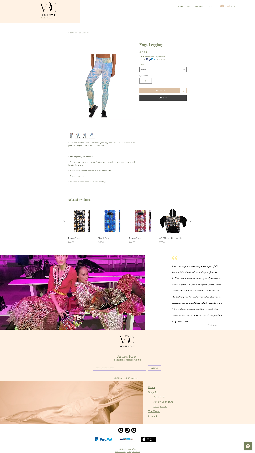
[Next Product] (191, 220)
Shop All (153, 392)
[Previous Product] (64, 220)
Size (141, 64)
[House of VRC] (120, 430)
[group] (127, 225)
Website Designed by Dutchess (127, 452)
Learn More (160, 59)
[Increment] (149, 80)
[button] (233, 6)
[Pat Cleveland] (127, 430)
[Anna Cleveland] (133, 430)
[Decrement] (142, 80)
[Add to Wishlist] (184, 90)
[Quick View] (82, 221)
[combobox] (163, 69)
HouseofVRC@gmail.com (128, 378)
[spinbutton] (146, 80)
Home (71, 32)
